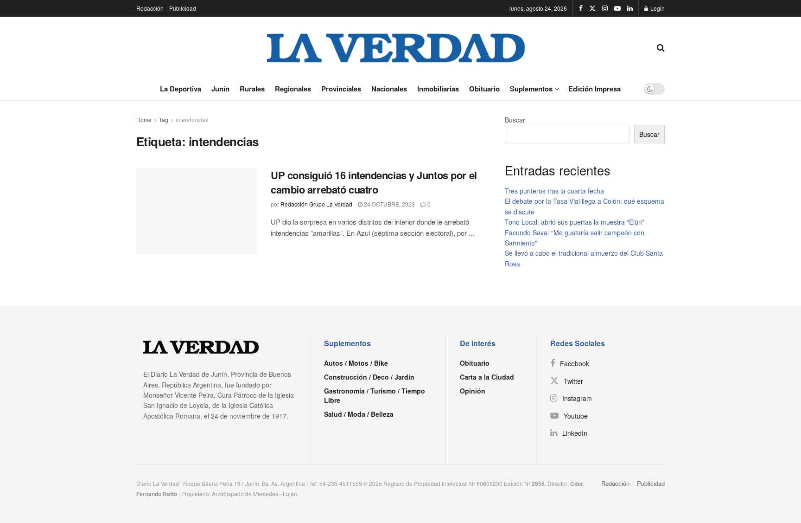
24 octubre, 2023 (388, 204)
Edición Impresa (594, 89)
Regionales (293, 89)
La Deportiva (180, 89)
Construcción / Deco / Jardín (369, 376)
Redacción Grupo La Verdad (316, 204)
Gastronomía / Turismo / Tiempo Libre (374, 395)
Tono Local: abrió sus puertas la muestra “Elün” (574, 221)
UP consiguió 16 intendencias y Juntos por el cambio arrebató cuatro (374, 182)
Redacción (150, 8)
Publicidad (182, 8)
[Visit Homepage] (396, 46)
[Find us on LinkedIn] (630, 8)
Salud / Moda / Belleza (359, 414)
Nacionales (389, 89)
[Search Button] (661, 46)
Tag (163, 119)
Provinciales (341, 89)
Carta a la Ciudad (487, 376)
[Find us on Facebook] (581, 8)
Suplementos (531, 89)
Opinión (472, 390)
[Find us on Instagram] (605, 8)
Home (144, 119)
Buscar (515, 119)
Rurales (252, 89)
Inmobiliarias (438, 89)
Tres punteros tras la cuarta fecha (554, 190)
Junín (220, 89)
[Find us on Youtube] (617, 8)
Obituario (484, 89)
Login (657, 8)
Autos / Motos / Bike (356, 363)
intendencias (192, 119)
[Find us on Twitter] (592, 8)
